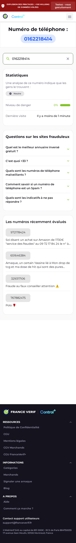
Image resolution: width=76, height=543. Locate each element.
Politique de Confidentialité (21, 427)
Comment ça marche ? (18, 508)
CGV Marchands (14, 447)
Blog (7, 488)
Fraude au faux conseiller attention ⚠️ (32, 286)
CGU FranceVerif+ (15, 454)
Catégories (10, 467)
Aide (6, 501)
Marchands (11, 474)
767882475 (18, 298)
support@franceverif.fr (17, 522)
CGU (6, 434)
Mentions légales (14, 440)
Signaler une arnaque (18, 481)
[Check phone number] (8, 59)
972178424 (18, 232)
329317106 (18, 278)
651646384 (18, 255)
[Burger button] (69, 16)
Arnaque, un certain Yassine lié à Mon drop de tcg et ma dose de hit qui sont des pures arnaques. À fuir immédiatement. (38, 265)
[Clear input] (68, 59)
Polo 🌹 (11, 305)
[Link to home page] (5, 17)
